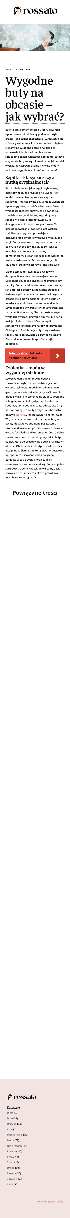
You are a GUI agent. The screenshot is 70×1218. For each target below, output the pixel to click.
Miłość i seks (14, 1134)
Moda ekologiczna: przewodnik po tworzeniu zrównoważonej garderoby (33, 1014)
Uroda (11, 1167)
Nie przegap (14, 1145)
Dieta (10, 1112)
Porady (11, 1151)
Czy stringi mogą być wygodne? (28, 550)
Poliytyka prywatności (50, 1201)
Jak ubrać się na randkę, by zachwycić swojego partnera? (33, 646)
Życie (10, 1184)
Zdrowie (12, 1179)
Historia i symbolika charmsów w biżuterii (29, 741)
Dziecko (12, 1124)
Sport (10, 1162)
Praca (10, 1157)
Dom (10, 1118)
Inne (10, 1129)
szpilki (32, 224)
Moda (8, 70)
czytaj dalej (18, 585)
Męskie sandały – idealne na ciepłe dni (34, 830)
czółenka (20, 414)
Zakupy (11, 1173)
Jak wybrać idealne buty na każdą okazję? (33, 919)
